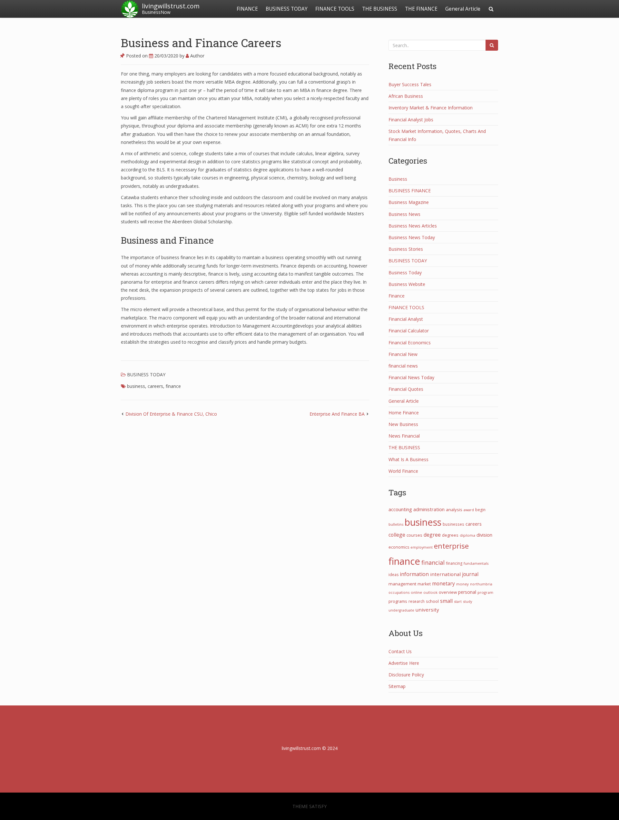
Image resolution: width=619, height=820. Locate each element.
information (414, 574)
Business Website (406, 284)
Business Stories (405, 249)
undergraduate (401, 610)
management (402, 584)
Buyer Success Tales (409, 84)
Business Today (405, 272)
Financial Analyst (405, 319)
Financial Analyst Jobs (410, 119)
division (484, 534)
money (462, 584)
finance (173, 386)
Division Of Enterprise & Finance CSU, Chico (171, 414)
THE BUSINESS (379, 8)
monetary (443, 583)
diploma (467, 535)
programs (397, 601)
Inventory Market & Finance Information (430, 108)
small (446, 600)
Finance (396, 296)
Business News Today (411, 237)
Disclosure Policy (406, 675)
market (424, 584)
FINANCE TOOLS (334, 8)
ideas (393, 574)
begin (480, 509)
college (396, 534)
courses (414, 535)
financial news (403, 366)
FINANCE (247, 8)
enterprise (451, 546)
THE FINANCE (421, 8)
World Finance (403, 471)
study (467, 601)
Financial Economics (409, 342)
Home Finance (403, 413)
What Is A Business (408, 459)
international (445, 574)
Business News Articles (412, 226)
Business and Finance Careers (201, 42)
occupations (398, 592)
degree (432, 534)
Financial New (403, 354)
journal (470, 574)
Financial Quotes (405, 389)
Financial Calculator (408, 331)
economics (398, 547)
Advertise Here (403, 663)
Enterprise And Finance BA (337, 414)
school (432, 601)
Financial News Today (411, 377)
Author (196, 56)
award (469, 509)
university (427, 609)
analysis (454, 509)
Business (397, 179)
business (136, 386)
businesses (453, 524)
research (416, 601)
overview (448, 592)
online (416, 592)
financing (454, 563)
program (485, 592)
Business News (404, 214)
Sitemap (397, 686)
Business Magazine (408, 202)
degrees (450, 535)
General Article (462, 8)
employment (421, 547)
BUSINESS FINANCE (409, 190)
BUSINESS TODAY (287, 8)
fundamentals (476, 563)
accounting (400, 509)
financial (433, 562)
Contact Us (400, 651)
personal (467, 592)
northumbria (481, 584)
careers (155, 386)
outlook (430, 592)
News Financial (404, 436)
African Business (405, 96)
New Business (403, 424)
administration (429, 509)
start (458, 601)
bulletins (395, 524)
